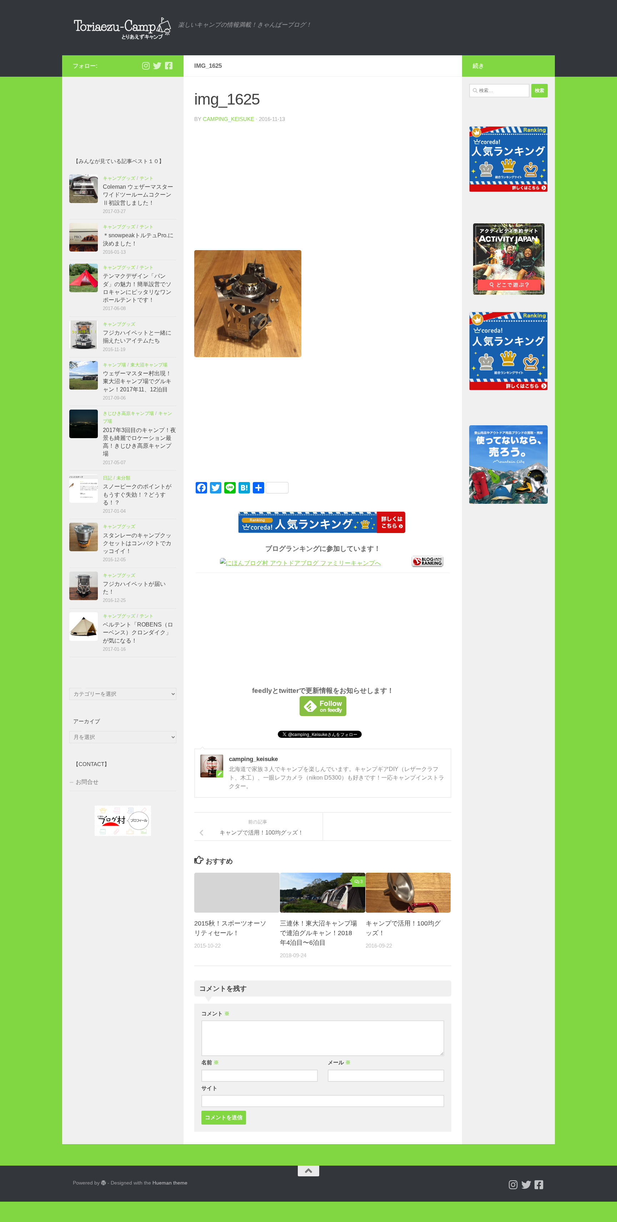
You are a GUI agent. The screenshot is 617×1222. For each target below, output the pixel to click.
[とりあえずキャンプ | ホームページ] (122, 27)
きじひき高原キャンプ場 (128, 413)
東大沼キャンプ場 (148, 364)
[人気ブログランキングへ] (427, 565)
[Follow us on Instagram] (145, 65)
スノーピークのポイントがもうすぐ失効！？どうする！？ (137, 494)
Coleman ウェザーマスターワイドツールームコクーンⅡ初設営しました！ (138, 195)
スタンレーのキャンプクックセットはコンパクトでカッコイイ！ (137, 543)
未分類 (123, 478)
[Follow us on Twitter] (157, 65)
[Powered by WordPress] (103, 1182)
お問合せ (87, 782)
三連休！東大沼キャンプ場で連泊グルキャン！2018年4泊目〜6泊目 (318, 933)
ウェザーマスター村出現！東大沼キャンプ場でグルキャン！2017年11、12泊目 (137, 381)
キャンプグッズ (119, 178)
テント (147, 178)
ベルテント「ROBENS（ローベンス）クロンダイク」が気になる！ (138, 633)
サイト (209, 1088)
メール (339, 1062)
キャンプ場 (114, 364)
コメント (215, 1013)
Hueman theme (169, 1183)
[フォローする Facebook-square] (168, 65)
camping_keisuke (228, 119)
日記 (107, 478)
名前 (210, 1062)
